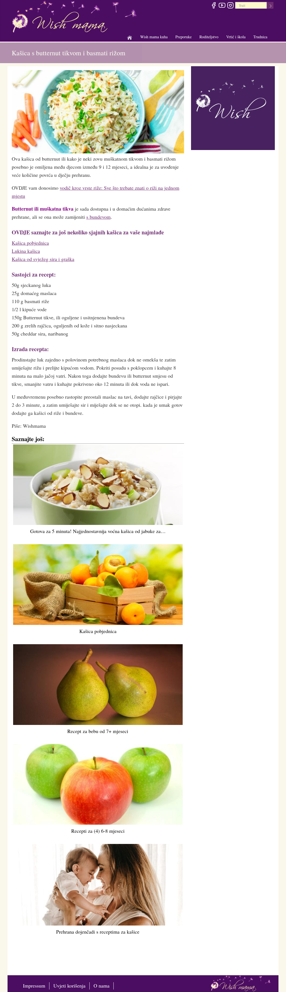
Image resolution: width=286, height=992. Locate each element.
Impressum (34, 985)
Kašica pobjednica (30, 242)
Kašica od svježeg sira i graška (43, 259)
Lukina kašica (26, 251)
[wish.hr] (233, 107)
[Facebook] (213, 6)
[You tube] (221, 6)
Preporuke (183, 37)
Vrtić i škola (236, 37)
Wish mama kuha (154, 37)
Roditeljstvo (208, 37)
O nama (101, 985)
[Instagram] (230, 6)
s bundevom (98, 216)
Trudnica (260, 36)
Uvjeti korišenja (69, 985)
